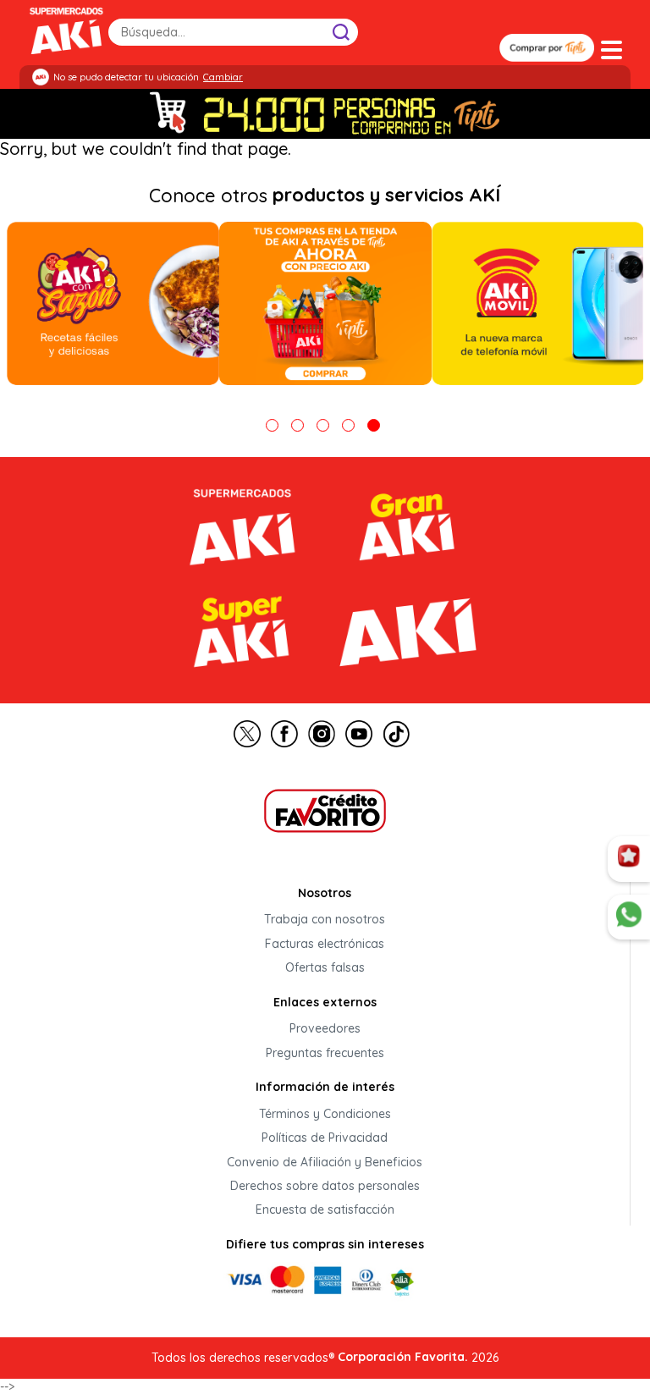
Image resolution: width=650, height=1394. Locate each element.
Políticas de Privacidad (325, 1138)
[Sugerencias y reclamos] (629, 917)
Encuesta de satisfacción (325, 1210)
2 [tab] (297, 425)
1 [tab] (272, 425)
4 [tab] (348, 425)
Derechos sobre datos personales (325, 1185)
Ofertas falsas (325, 968)
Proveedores (325, 1029)
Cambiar (223, 77)
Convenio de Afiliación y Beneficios (324, 1162)
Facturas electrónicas (324, 943)
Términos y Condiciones (325, 1113)
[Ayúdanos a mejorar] (629, 859)
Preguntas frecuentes (325, 1053)
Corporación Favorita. (403, 1356)
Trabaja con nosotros (324, 920)
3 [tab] (323, 425)
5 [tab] (373, 425)
